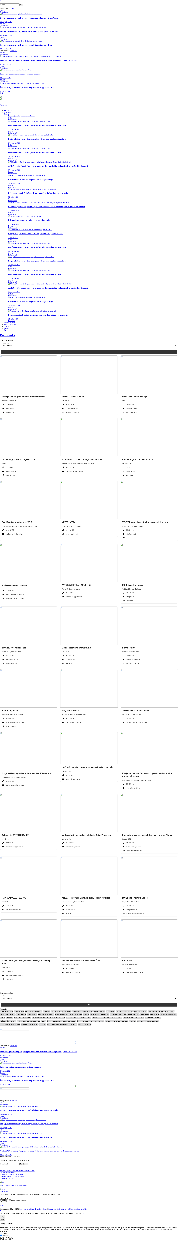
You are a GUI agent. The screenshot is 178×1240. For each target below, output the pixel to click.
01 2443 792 (10, 590)
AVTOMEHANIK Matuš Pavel (135, 710)
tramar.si (69, 663)
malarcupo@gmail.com (73, 972)
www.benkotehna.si (72, 412)
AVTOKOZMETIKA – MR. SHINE (76, 585)
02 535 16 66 (130, 655)
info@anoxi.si (70, 910)
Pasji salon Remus (70, 710)
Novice (2, 24)
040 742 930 (70, 593)
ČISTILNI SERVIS (66, 1011)
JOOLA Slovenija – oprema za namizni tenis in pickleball (88, 767)
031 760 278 (70, 655)
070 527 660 (70, 906)
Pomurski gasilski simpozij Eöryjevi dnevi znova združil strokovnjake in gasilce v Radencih (38, 60)
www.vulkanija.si (131, 412)
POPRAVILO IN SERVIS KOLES (22, 1018)
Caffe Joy (127, 960)
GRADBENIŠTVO (169, 1011)
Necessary (5, 1235)
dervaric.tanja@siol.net (133, 659)
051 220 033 (10, 655)
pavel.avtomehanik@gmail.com (136, 722)
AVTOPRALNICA (19, 1011)
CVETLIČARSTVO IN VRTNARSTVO (82, 1011)
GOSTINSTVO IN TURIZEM (156, 1011)
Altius (85, 1209)
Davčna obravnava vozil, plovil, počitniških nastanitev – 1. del (26, 45)
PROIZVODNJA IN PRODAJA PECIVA (133, 1018)
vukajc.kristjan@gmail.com (74, 471)
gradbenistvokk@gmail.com (15, 785)
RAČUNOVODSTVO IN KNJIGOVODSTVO (28, 1021)
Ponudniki (7, 335)
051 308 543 (70, 843)
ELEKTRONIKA (110, 1011)
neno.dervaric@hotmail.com (135, 972)
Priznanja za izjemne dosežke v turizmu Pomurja (20, 74)
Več (84, 1213)
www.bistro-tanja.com (133, 663)
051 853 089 (70, 968)
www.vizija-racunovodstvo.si (15, 598)
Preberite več (4, 12)
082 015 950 (130, 530)
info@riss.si (130, 597)
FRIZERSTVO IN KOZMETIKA (124, 1011)
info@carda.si (130, 471)
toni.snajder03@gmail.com (14, 847)
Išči (89, 352)
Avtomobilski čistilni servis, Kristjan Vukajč (82, 459)
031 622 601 (10, 971)
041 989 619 (10, 718)
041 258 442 (130, 784)
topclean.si (9, 979)
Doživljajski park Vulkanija (134, 396)
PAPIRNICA (9, 1018)
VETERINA (43, 1024)
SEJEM (44, 1021)
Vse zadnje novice (14, 116)
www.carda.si (130, 475)
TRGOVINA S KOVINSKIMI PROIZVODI (147, 1021)
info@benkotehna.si (72, 408)
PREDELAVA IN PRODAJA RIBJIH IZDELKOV (78, 1018)
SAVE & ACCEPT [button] (6, 1239)
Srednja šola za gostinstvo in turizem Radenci (23, 396)
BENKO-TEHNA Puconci (73, 396)
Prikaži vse (13, 8)
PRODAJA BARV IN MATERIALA (101, 1018)
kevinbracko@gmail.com (74, 597)
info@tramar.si (71, 659)
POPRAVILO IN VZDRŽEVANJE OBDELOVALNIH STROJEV (49, 1018)
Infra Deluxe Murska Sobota (135, 898)
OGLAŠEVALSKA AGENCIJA (168, 1014)
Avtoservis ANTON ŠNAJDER (15, 835)
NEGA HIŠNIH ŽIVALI (133, 1014)
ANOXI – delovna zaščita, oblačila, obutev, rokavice (86, 898)
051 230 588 (10, 781)
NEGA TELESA (145, 1014)
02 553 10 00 (130, 404)
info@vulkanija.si (131, 408)
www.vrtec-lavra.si (72, 534)
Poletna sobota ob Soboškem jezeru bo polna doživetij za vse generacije (38, 193)
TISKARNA (108, 1021)
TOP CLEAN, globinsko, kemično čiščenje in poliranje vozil (26, 962)
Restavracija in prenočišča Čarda (137, 459)
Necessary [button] (3, 1233)
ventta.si (129, 538)
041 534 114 (130, 718)
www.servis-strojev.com (134, 851)
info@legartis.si (11, 471)
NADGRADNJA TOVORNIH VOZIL (99, 1014)
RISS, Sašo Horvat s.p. (132, 585)
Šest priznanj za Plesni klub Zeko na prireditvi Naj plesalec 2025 (27, 87)
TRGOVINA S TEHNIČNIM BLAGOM (10, 1024)
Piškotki (44, 1209)
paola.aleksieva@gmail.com (15, 722)
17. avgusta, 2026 (14, 170)
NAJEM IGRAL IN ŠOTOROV (118, 1014)
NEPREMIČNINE (154, 1014)
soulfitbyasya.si (11, 726)
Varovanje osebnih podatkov (57, 1209)
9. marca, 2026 (5, 91)
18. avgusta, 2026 (6, 49)
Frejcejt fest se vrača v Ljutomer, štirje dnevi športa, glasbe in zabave (29, 31)
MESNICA (86, 1014)
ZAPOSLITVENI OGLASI (84, 1024)
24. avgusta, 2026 (6, 22)
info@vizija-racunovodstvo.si (15, 594)
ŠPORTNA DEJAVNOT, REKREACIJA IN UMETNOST (61, 1021)
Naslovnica (3, 105)
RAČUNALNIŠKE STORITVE (8, 1021)
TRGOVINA (132, 1021)
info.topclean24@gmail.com (15, 975)
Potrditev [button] (79, 1213)
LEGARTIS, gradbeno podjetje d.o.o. (18, 459)
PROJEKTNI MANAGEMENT (153, 1018)
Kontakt (37, 1209)
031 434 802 (70, 718)
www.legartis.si (10, 475)
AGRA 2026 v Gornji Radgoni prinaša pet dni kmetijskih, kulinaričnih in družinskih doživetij (48, 166)
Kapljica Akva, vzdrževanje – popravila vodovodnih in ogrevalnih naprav (147, 774)
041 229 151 (70, 467)
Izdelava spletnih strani (75, 1209)
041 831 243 (130, 843)
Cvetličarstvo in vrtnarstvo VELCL (18, 522)
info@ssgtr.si (10, 408)
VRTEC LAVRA (69, 522)
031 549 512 (70, 775)
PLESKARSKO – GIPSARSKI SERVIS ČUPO (81, 960)
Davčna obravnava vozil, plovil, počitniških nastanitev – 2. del (29, 18)
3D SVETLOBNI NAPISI (7, 1011)
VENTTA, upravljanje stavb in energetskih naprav (145, 522)
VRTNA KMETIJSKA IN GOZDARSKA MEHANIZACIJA (61, 1024)
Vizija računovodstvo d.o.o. (14, 585)
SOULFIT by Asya (10, 710)
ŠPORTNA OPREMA (82, 1021)
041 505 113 (130, 968)
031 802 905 (10, 843)
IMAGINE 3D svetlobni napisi (15, 648)
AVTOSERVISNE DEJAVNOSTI (33, 1011)
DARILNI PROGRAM (99, 1011)
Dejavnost (6, 343)
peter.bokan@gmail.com (13, 910)
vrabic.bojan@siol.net (73, 847)
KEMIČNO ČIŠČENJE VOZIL (45, 1014)
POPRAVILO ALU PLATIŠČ (14, 898)
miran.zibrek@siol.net (133, 788)
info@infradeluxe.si (132, 910)
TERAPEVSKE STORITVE (97, 1021)
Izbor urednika (25, 116)
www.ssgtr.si (10, 412)
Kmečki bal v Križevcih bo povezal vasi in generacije (30, 179)
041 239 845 (10, 906)
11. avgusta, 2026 (14, 183)
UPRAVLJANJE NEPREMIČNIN (29, 1024)
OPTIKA (3, 1018)
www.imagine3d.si (11, 663)
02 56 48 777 (10, 530)
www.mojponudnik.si (27, 1209)
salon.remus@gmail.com (74, 722)
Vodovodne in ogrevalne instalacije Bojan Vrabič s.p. (86, 835)
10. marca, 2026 (5, 78)
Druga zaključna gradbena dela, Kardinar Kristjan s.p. (26, 773)
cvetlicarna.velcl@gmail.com (15, 534)
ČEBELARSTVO (56, 1011)
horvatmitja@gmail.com (73, 779)
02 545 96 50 (70, 404)
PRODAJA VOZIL (116, 1018)
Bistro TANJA (128, 648)
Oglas (2, 10)
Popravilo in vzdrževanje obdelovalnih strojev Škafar (147, 835)
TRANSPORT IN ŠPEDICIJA (120, 1021)
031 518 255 (130, 467)
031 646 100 (70, 530)
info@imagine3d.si (12, 659)
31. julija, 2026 (13, 197)
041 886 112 (130, 906)
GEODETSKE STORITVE (140, 1011)
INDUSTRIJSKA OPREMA (7, 1014)
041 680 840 (130, 593)
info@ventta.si (131, 534)
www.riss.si (129, 601)
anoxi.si (68, 913)
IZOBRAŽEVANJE (21, 1014)
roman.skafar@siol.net (133, 847)
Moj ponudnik (4, 1191)
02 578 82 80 (10, 467)
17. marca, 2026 (5, 64)
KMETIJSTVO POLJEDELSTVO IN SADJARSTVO (68, 1014)
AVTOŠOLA (47, 1011)
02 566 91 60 (10, 404)
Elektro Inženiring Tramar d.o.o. (76, 648)
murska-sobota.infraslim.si (135, 913)
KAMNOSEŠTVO (32, 1014)
